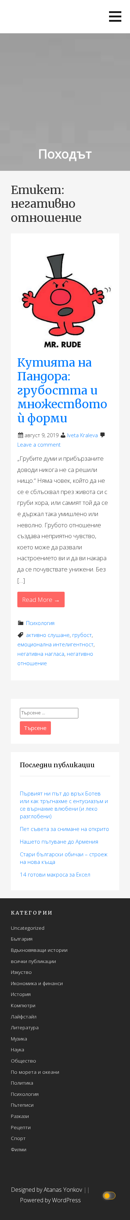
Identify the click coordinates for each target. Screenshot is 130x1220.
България (21, 938)
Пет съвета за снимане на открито (64, 828)
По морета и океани (35, 1071)
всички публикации (33, 961)
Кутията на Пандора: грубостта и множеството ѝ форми (62, 390)
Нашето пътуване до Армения (59, 841)
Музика (19, 1038)
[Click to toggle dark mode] (110, 1195)
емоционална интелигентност (55, 644)
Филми (18, 1149)
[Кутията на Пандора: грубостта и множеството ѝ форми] (64, 296)
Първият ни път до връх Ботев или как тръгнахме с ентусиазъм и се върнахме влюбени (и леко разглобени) (64, 805)
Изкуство (21, 971)
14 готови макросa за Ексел (55, 874)
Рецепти (21, 1127)
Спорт (18, 1138)
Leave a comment (39, 444)
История (21, 994)
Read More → (41, 599)
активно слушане (48, 635)
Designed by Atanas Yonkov (47, 1190)
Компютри (23, 1005)
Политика (22, 1082)
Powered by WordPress (50, 1200)
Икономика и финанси (37, 983)
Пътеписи (22, 1104)
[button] (115, 16)
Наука (17, 1049)
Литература (25, 1027)
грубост (82, 635)
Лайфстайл (23, 1016)
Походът (65, 153)
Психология (40, 623)
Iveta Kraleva (82, 435)
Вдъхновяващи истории (39, 949)
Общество (23, 1060)
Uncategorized (27, 927)
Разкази (20, 1116)
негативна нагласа (40, 653)
